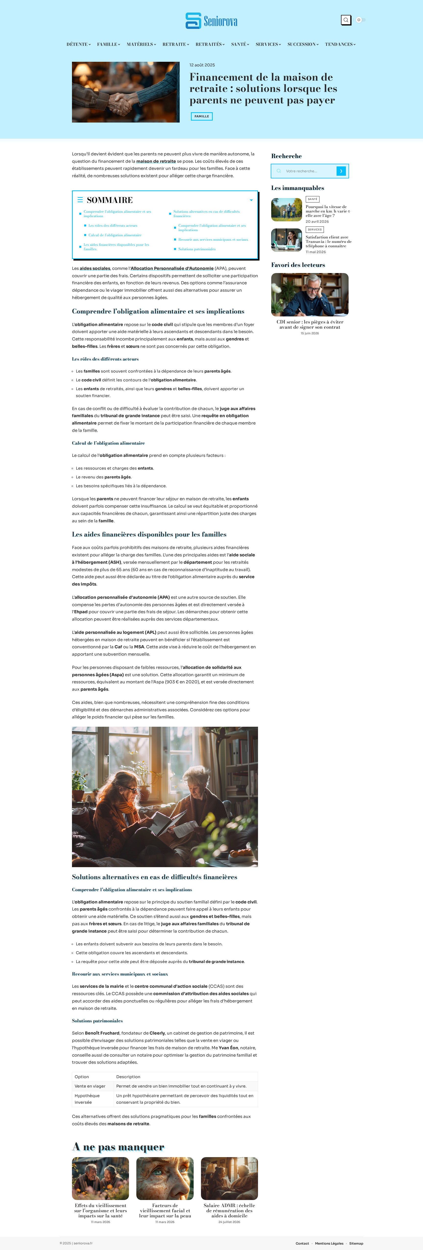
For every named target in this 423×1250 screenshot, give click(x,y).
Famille (202, 116)
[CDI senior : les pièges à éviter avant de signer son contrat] (310, 294)
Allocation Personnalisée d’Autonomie (172, 268)
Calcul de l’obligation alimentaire (115, 235)
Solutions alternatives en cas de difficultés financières (207, 214)
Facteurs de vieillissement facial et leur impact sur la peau (165, 1210)
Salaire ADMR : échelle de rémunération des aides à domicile (229, 1210)
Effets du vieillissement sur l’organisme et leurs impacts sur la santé (100, 1210)
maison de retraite (156, 161)
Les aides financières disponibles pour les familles (116, 247)
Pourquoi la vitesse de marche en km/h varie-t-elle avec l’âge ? (328, 211)
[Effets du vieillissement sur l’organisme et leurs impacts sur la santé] (100, 1178)
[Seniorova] (211, 20)
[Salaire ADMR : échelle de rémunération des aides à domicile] (229, 1178)
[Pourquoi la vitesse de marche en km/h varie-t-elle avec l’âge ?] (286, 209)
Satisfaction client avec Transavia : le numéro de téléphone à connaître (329, 241)
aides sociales (95, 268)
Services (315, 229)
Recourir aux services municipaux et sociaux (213, 239)
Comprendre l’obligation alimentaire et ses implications (117, 214)
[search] (346, 20)
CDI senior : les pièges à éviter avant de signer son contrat (310, 324)
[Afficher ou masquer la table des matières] (193, 200)
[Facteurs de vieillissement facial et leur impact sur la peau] (164, 1178)
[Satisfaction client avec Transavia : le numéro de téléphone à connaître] (286, 240)
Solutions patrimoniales (197, 249)
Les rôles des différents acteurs (113, 225)
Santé (312, 199)
